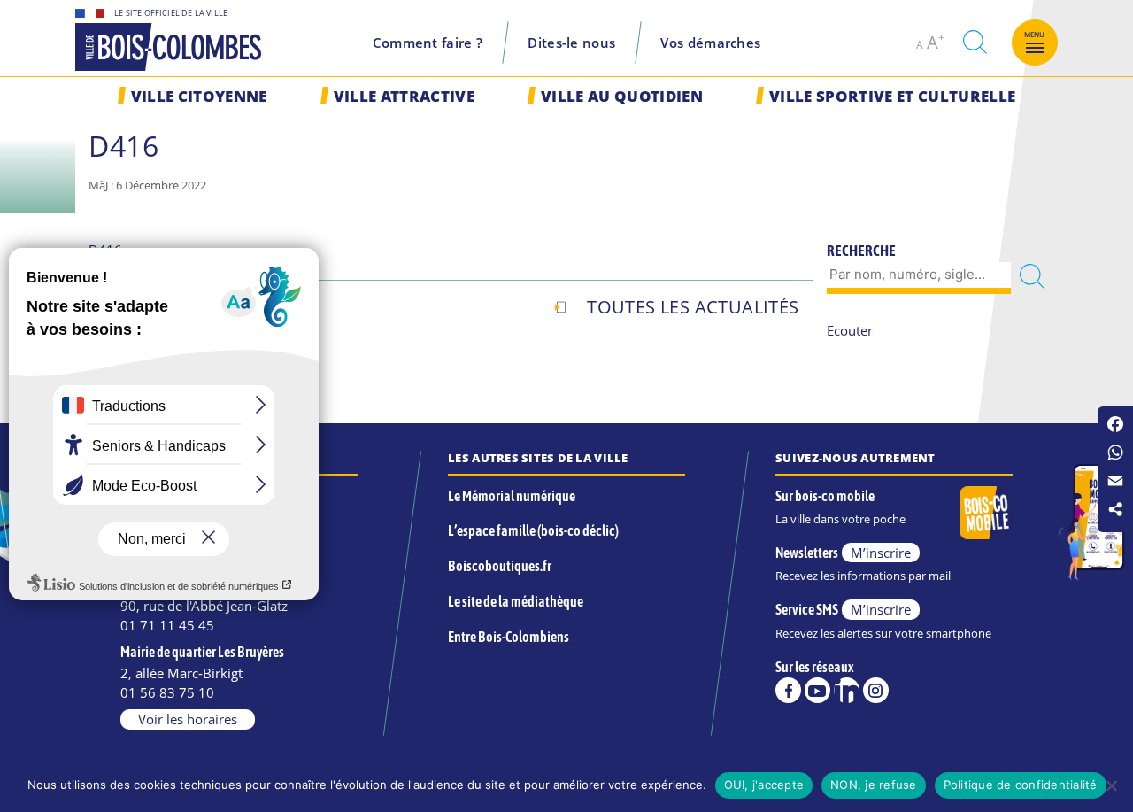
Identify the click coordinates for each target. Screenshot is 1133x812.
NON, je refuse (873, 784)
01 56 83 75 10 (167, 692)
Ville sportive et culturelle (892, 96)
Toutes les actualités (692, 307)
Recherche (861, 250)
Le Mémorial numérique (511, 496)
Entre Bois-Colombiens (508, 637)
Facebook (788, 690)
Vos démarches (710, 42)
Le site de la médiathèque (515, 601)
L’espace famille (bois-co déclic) (533, 530)
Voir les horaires (187, 719)
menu (1034, 34)
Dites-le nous (571, 42)
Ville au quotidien (622, 96)
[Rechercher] (1032, 276)
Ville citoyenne (199, 96)
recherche (974, 42)
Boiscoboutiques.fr (499, 566)
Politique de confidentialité (1021, 784)
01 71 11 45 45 (167, 625)
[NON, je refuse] (1111, 785)
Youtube (817, 690)
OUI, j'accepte (764, 784)
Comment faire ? (428, 42)
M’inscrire (881, 552)
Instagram (876, 690)
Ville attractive (404, 96)
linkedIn (846, 690)
